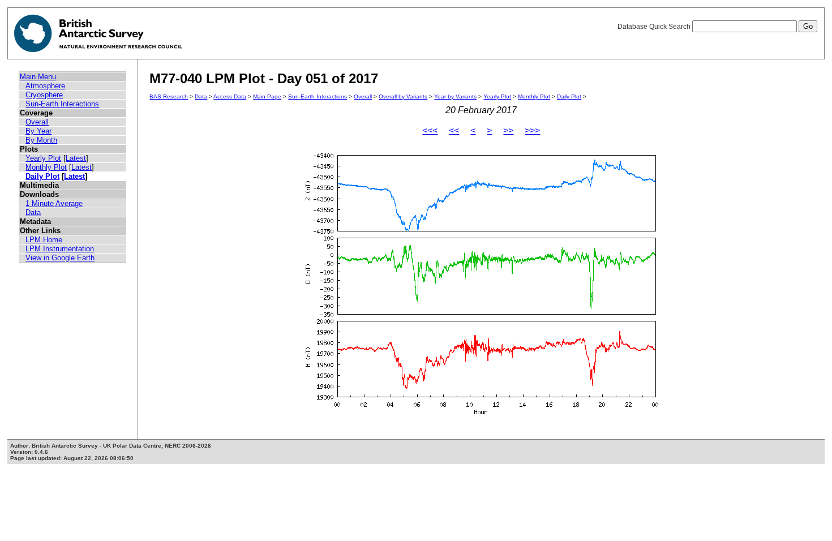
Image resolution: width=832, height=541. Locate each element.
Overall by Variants (403, 96)
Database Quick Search (654, 27)
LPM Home (43, 239)
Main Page (267, 96)
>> (508, 130)
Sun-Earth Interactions (62, 104)
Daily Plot (42, 176)
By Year (38, 131)
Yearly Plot (43, 158)
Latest (76, 158)
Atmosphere (45, 85)
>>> (532, 130)
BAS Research (168, 96)
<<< (430, 130)
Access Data (229, 96)
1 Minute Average (54, 203)
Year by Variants (455, 96)
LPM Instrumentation (59, 248)
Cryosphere (44, 95)
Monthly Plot (46, 167)
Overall (37, 122)
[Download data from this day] (481, 414)
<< (454, 130)
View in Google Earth (60, 258)
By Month (41, 140)
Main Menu (38, 76)
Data (33, 212)
